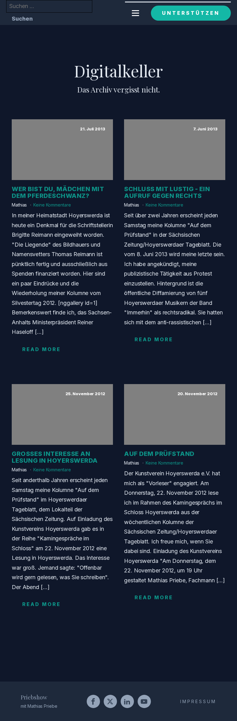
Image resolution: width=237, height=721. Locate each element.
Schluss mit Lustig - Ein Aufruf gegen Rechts (167, 192)
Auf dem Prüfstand (159, 453)
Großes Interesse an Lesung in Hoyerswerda (55, 457)
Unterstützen (191, 13)
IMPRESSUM (198, 701)
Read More (41, 349)
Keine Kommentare (52, 204)
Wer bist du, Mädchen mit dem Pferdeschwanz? (58, 192)
